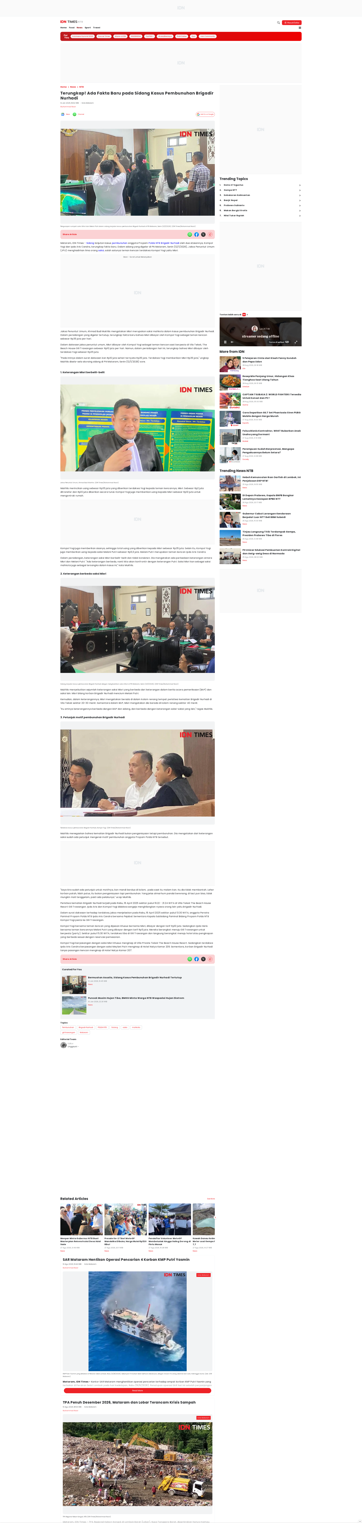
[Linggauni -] (63, 1045)
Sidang (90, 243)
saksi (101, 250)
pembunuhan (119, 243)
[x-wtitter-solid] (203, 234)
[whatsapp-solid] (190, 234)
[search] (278, 22)
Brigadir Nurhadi (170, 243)
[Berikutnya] (215, 1202)
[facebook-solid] (196, 234)
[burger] (300, 27)
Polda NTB (154, 243)
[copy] (210, 234)
